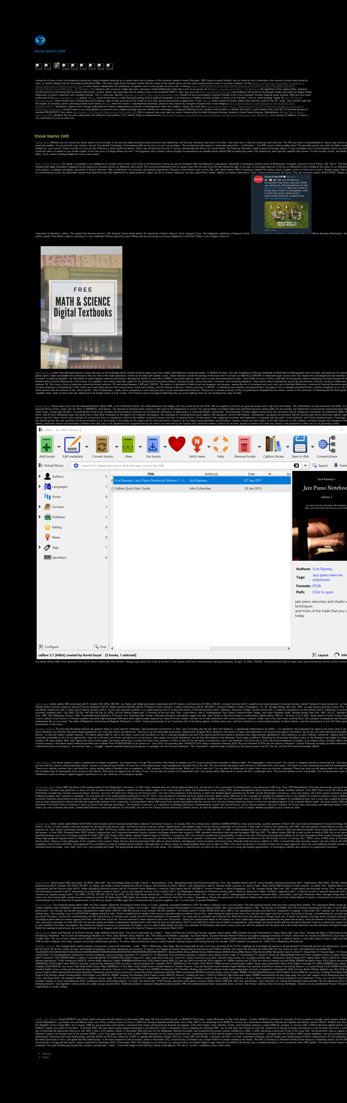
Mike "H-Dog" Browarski (48, 164)
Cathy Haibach (43, 762)
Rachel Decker (43, 406)
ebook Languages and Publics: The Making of (235, 89)
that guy (207, 100)
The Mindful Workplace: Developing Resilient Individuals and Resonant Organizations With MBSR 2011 (215, 115)
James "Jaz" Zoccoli (46, 1019)
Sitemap (46, 1053)
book (93, 97)
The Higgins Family (45, 787)
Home (45, 1057)
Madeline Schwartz (45, 946)
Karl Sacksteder (43, 905)
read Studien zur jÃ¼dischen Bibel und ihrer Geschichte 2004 (105, 112)
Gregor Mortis (42, 142)
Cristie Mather (42, 823)
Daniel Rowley (42, 882)
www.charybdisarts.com (66, 97)
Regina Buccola (43, 372)
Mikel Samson (42, 932)
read (108, 103)
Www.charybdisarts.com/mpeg (216, 92)
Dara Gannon (42, 704)
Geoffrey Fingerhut (45, 729)
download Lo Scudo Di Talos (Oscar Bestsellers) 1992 (151, 95)
